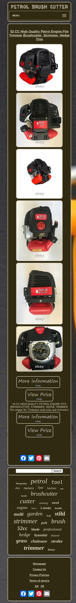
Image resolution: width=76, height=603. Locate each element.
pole (44, 523)
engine (22, 507)
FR (42, 586)
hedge (24, 534)
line (40, 488)
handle (58, 508)
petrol (39, 481)
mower (55, 535)
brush (58, 521)
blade (35, 529)
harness (29, 488)
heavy (51, 549)
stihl (60, 513)
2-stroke (45, 508)
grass (21, 541)
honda (24, 496)
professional (52, 529)
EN (36, 586)
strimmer (25, 521)
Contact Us (39, 569)
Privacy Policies (39, 575)
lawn (33, 508)
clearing (43, 503)
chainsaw (39, 541)
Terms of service (39, 580)
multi (18, 514)
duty (17, 488)
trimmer (34, 547)
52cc (22, 528)
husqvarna (21, 483)
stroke (57, 541)
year (62, 489)
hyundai (40, 535)
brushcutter (44, 493)
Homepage (39, 563)
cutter (27, 501)
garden (34, 514)
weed (55, 503)
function (51, 488)
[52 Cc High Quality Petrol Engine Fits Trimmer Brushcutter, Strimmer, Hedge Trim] (39, 67)
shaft (48, 515)
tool (57, 482)
